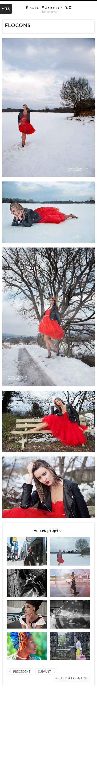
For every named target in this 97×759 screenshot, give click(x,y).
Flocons (63, 551)
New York (18, 551)
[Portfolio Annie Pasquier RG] (48, 7)
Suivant (44, 671)
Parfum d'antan (18, 583)
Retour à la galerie (71, 678)
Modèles (61, 646)
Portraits (18, 646)
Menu (6, 9)
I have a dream (61, 583)
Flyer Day (18, 614)
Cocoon (61, 614)
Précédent (22, 671)
